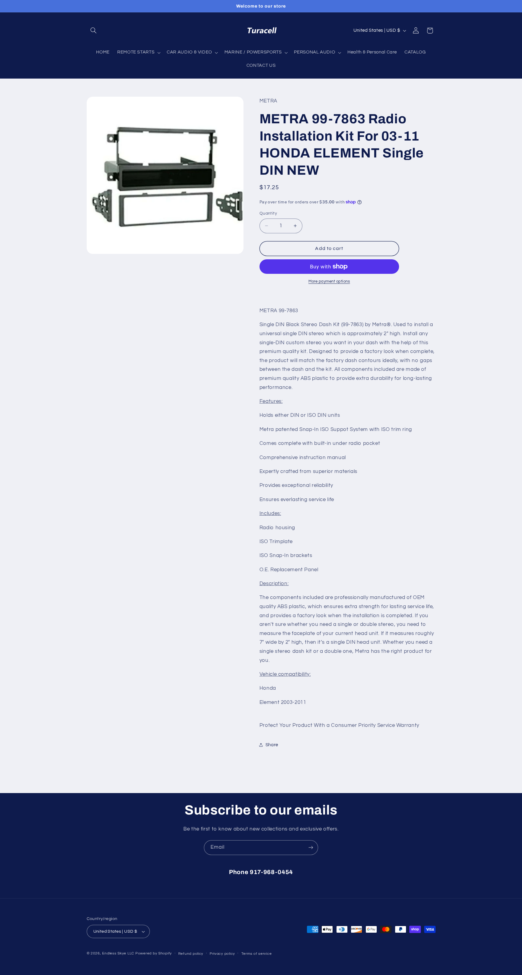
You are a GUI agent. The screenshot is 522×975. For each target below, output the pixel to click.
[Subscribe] (311, 847)
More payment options (329, 281)
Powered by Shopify (153, 953)
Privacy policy (222, 953)
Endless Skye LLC (118, 953)
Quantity (268, 213)
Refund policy (191, 953)
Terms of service (256, 953)
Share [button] (272, 745)
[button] (94, 30)
